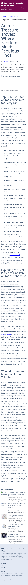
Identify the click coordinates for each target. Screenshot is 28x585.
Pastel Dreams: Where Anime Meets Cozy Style (16, 516)
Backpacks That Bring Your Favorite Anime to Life (15, 525)
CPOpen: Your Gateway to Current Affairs (12, 4)
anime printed (15, 255)
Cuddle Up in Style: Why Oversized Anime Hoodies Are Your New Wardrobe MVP (16, 536)
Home (4, 16)
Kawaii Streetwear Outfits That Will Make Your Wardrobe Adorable (16, 505)
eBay (9, 334)
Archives (3, 567)
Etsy (2, 334)
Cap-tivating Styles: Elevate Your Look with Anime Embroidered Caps (17, 494)
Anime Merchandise (13, 16)
